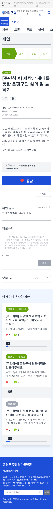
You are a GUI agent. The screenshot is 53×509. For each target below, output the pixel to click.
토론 (17, 29)
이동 (47, 492)
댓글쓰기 (8, 228)
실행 (41, 29)
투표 (29, 29)
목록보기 (43, 193)
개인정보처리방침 (11, 470)
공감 (29, 180)
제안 (5, 29)
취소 (44, 263)
